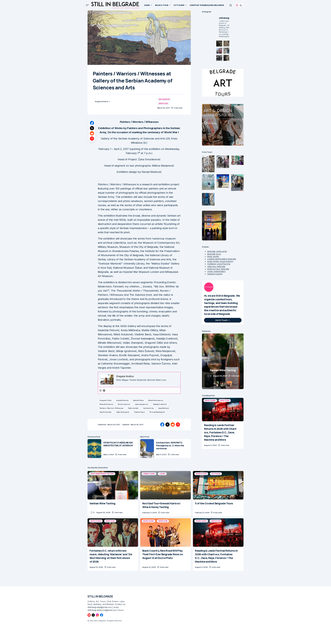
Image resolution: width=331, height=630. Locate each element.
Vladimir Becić (139, 412)
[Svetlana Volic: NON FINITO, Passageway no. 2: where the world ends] (147, 448)
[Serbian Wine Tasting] (113, 485)
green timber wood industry (220, 261)
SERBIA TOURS (149, 474)
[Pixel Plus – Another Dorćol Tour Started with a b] (219, 58)
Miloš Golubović (124, 404)
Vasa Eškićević (163, 408)
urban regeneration (216, 271)
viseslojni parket (214, 274)
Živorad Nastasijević (157, 412)
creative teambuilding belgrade (221, 259)
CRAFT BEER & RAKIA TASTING (102, 474)
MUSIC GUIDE (210, 400)
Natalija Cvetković (160, 404)
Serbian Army (148, 408)
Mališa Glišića (138, 400)
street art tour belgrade (218, 269)
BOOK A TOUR (201, 474)
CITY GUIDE (215, 474)
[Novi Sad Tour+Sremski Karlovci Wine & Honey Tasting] (165, 485)
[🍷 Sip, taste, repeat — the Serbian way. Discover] (219, 43)
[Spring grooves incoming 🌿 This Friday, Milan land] (226, 51)
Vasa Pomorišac (105, 412)
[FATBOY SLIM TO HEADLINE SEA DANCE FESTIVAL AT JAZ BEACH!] (94, 448)
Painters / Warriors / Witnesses (111, 408)
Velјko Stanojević (122, 412)
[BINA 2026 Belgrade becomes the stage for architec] (226, 58)
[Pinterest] (104, 390)
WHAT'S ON (163, 103)
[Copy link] (92, 138)
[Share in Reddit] (92, 133)
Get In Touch (221, 320)
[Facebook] (101, 615)
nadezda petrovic (142, 404)
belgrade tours (214, 254)
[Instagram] (100, 390)
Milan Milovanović (106, 404)
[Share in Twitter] (92, 128)
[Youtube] (89, 615)
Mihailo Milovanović (155, 400)
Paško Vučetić (133, 408)
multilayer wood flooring (218, 264)
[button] (87, 5)
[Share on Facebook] (92, 123)
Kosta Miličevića (122, 400)
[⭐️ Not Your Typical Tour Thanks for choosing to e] (219, 51)
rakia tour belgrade (216, 266)
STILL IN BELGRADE (100, 596)
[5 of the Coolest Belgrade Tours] (218, 485)
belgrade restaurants (217, 251)
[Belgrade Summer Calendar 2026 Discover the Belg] (226, 43)
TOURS (162, 474)
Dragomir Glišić (105, 400)
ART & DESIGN (164, 99)
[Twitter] (93, 615)
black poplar (213, 256)
